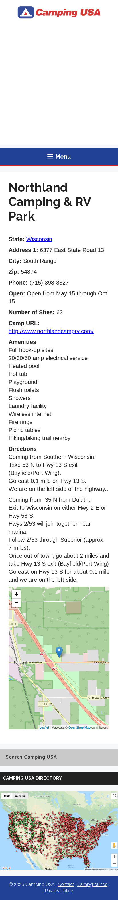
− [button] (16, 602)
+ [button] (16, 594)
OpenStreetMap (79, 727)
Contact (66, 884)
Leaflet (44, 727)
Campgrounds (92, 884)
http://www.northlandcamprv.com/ (51, 331)
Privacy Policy (59, 890)
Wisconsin (39, 239)
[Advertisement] (59, 86)
